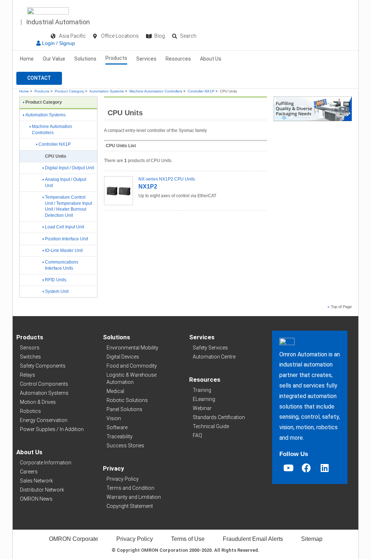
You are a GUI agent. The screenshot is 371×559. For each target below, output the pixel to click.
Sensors (29, 348)
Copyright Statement (130, 506)
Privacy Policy (123, 479)
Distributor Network (42, 490)
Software (117, 427)
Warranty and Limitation (134, 497)
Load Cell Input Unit (64, 226)
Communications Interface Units (61, 265)
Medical (115, 391)
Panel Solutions (124, 409)
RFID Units (55, 279)
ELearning (204, 399)
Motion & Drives (38, 402)
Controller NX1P (201, 91)
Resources (178, 59)
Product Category (69, 91)
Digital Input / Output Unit (69, 167)
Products (116, 58)
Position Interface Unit (66, 238)
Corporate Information (45, 462)
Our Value (54, 59)
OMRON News (36, 499)
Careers (29, 472)
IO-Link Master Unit (64, 250)
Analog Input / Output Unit (65, 182)
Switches (30, 357)
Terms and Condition (130, 488)
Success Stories (125, 445)
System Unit (56, 291)
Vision (114, 418)
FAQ (197, 435)
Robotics (30, 411)
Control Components (44, 384)
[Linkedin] (325, 468)
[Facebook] (306, 468)
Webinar (202, 408)
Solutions (85, 59)
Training (202, 390)
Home (27, 59)
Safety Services (210, 348)
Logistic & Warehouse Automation (132, 378)
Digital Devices (123, 357)
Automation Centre (214, 357)
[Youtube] (288, 468)
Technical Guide (211, 426)
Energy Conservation (43, 420)
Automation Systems (106, 91)
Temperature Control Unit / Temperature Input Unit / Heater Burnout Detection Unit (68, 206)
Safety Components (43, 366)
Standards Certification (219, 417)
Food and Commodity (132, 366)
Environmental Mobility (132, 348)
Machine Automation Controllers (155, 91)
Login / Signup (58, 43)
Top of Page (341, 307)
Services (146, 59)
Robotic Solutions (127, 400)
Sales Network (36, 481)
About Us (210, 59)
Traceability (120, 436)
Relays (27, 375)
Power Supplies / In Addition (52, 429)
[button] (39, 78)
